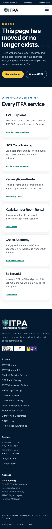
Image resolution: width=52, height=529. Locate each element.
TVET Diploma (9, 365)
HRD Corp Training (12, 390)
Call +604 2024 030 (9, 2)
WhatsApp (28, 2)
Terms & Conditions (25, 524)
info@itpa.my (9, 458)
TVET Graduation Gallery (15, 385)
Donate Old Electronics (14, 415)
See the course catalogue (17, 166)
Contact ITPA (36, 74)
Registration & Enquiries (14, 425)
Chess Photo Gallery (12, 400)
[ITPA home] (11, 10)
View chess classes (15, 260)
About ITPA (8, 420)
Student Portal (44, 2)
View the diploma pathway (17, 132)
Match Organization (12, 410)
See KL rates (11, 226)
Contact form (9, 463)
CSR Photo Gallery (11, 380)
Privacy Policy (7, 524)
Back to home (12, 74)
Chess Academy (10, 395)
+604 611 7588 (10, 445)
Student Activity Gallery (14, 375)
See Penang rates (14, 196)
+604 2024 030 (10, 453)
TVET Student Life (11, 370)
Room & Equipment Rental (15, 405)
